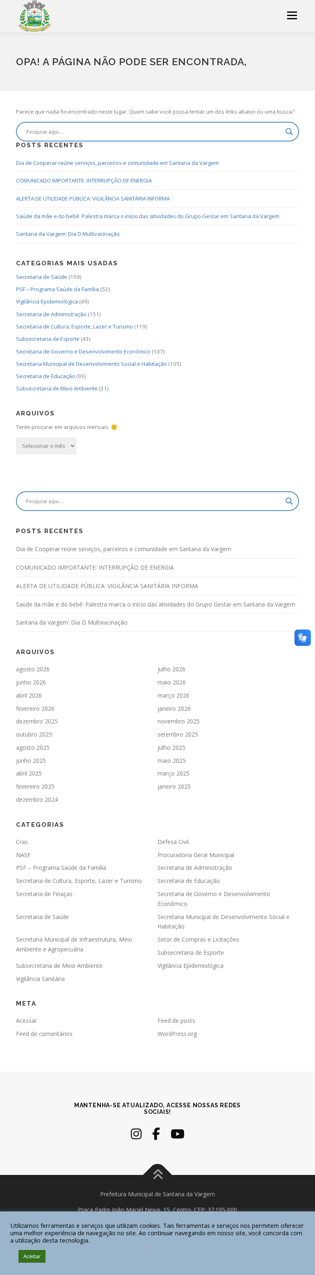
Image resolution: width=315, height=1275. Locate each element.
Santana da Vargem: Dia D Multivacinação (68, 233)
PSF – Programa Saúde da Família (57, 289)
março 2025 (173, 773)
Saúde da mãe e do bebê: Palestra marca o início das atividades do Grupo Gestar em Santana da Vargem (147, 216)
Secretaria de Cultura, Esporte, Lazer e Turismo (74, 326)
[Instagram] (136, 1133)
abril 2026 (29, 695)
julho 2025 (171, 747)
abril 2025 (29, 773)
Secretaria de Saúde (41, 277)
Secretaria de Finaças (44, 894)
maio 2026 (172, 682)
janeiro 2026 (174, 708)
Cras (22, 842)
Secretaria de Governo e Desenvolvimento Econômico (83, 351)
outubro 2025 (34, 734)
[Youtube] (178, 1133)
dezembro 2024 (37, 799)
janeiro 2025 (174, 786)
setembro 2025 (178, 734)
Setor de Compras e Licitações (198, 939)
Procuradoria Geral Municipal (196, 855)
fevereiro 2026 (35, 708)
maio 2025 (172, 760)
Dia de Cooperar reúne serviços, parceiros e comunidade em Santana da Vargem (117, 163)
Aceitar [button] (32, 1256)
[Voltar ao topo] (157, 1175)
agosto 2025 (33, 747)
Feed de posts (176, 1020)
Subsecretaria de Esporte (48, 338)
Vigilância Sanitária (40, 979)
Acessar (26, 1020)
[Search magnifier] (289, 131)
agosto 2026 (33, 669)
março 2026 (173, 695)
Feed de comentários (44, 1034)
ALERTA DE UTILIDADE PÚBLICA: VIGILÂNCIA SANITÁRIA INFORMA (93, 198)
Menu (292, 15)
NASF (23, 855)
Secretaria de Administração (51, 314)
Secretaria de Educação (45, 376)
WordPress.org (177, 1034)
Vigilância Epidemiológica (47, 301)
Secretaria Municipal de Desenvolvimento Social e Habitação (91, 363)
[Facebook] (156, 1133)
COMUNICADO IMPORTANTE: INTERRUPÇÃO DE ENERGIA (84, 180)
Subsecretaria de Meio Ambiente (57, 388)
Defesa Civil (173, 842)
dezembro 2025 (37, 721)
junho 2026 (31, 682)
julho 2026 (171, 669)
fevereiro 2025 (35, 786)
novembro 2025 (179, 721)
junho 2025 (31, 760)
